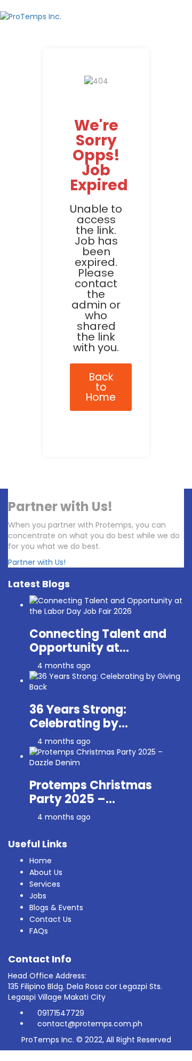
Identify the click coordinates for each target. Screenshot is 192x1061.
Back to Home (101, 387)
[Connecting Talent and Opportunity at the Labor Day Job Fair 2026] (106, 605)
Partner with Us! (37, 562)
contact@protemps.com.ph (89, 1023)
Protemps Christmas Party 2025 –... (90, 792)
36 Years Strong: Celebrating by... (78, 716)
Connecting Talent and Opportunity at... (97, 641)
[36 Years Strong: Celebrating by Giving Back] (106, 681)
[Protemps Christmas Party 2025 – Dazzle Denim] (106, 756)
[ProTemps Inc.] (30, 16)
